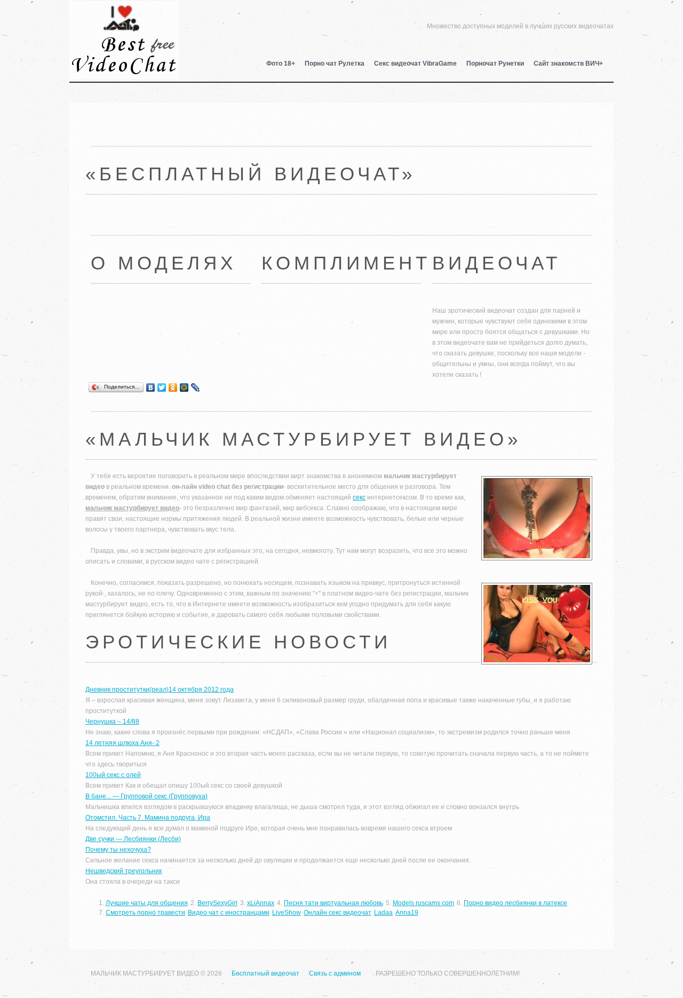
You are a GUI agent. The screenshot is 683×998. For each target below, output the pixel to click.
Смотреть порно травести (145, 912)
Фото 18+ (280, 63)
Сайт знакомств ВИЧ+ (568, 63)
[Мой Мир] (184, 387)
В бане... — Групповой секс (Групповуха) (146, 796)
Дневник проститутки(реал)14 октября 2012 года (159, 689)
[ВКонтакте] (150, 387)
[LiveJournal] (195, 387)
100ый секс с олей (113, 775)
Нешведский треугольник (123, 871)
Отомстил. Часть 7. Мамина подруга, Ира (147, 817)
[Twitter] (162, 387)
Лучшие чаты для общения (147, 903)
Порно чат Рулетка (334, 63)
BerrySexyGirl (217, 903)
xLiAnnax (260, 903)
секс (359, 497)
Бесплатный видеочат (124, 24)
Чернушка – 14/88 (112, 721)
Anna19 (406, 912)
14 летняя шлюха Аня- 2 (122, 743)
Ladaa (383, 912)
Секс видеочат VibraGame (415, 63)
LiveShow (286, 912)
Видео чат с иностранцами (228, 912)
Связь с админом (335, 973)
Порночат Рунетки (495, 63)
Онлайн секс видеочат (337, 912)
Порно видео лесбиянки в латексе (515, 903)
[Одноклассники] (173, 387)
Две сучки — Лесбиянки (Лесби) (133, 839)
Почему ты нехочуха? (118, 849)
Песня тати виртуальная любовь (333, 903)
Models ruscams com (423, 903)
